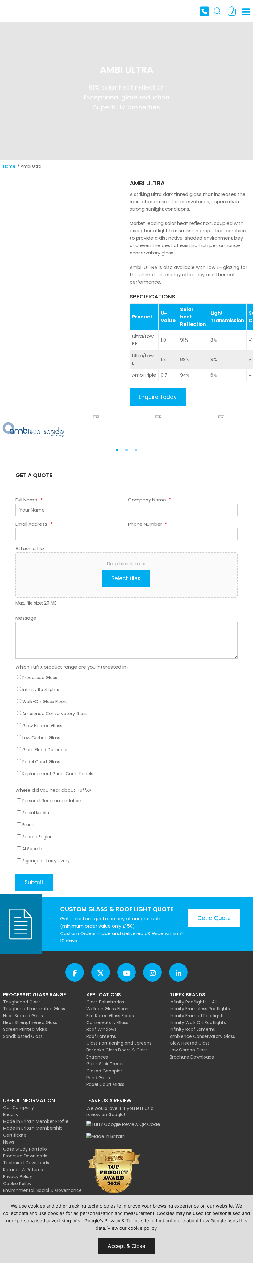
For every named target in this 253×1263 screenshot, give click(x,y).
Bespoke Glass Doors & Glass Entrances (117, 1053)
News (8, 1142)
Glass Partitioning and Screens (118, 1043)
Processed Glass (39, 677)
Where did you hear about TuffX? (53, 790)
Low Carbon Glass (41, 738)
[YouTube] (126, 972)
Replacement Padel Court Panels (57, 774)
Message (25, 618)
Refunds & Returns (23, 1170)
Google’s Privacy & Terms (112, 1221)
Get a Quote (214, 918)
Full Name (29, 499)
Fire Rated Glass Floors (110, 1016)
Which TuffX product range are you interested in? (72, 667)
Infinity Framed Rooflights (197, 1016)
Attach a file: (30, 548)
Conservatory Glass (107, 1022)
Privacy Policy (17, 1176)
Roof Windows (101, 1029)
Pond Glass (98, 1078)
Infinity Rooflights (40, 689)
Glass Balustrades (105, 1002)
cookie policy (142, 1228)
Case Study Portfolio (25, 1149)
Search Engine (37, 837)
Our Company (18, 1107)
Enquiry (11, 1114)
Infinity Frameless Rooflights (200, 1009)
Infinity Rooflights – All (193, 1002)
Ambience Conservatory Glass (55, 713)
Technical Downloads (26, 1163)
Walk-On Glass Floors (45, 701)
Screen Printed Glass (25, 1029)
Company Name (149, 499)
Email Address (33, 524)
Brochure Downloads (192, 1057)
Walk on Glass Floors (108, 1009)
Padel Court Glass (41, 762)
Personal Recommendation (51, 801)
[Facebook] (74, 972)
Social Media (35, 813)
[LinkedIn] (178, 972)
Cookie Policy (17, 1183)
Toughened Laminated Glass (34, 1009)
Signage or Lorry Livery (46, 861)
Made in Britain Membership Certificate (33, 1131)
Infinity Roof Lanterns (192, 1029)
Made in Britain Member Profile (35, 1121)
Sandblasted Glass (23, 1036)
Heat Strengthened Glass (30, 1022)
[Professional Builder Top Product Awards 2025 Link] (114, 1171)
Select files (125, 578)
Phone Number (147, 524)
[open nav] (246, 12)
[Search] (218, 12)
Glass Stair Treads (105, 1064)
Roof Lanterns (101, 1036)
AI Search (32, 849)
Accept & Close (126, 1246)
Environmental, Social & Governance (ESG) (42, 1193)
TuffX (23, 11)
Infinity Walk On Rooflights (198, 1022)
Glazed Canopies (104, 1071)
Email (28, 825)
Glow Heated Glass (42, 726)
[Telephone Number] (204, 12)
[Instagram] (152, 972)
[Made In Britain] (105, 1136)
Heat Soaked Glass (23, 1016)
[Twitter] (100, 972)
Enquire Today (158, 397)
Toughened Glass (22, 1002)
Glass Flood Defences (45, 750)
